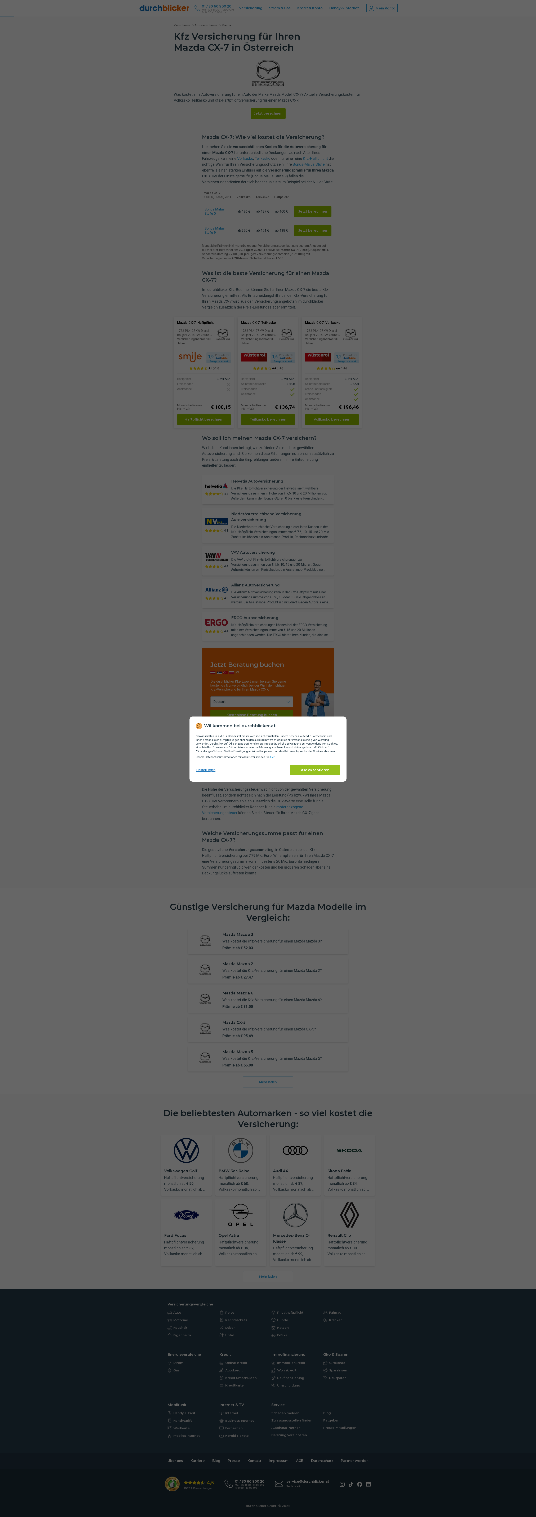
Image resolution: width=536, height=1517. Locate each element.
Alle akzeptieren (315, 770)
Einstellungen (205, 770)
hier (272, 757)
